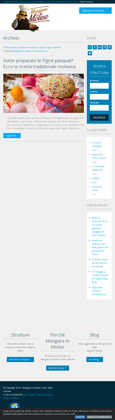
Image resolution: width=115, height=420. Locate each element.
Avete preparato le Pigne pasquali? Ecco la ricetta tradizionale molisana (39, 63)
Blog (75, 1)
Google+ (102, 388)
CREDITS (15, 398)
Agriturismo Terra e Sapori (99, 156)
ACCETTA (80, 417)
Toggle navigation (6, 11)
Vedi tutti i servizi (56, 368)
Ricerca (99, 117)
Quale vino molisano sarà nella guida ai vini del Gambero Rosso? (100, 247)
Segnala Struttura (93, 10)
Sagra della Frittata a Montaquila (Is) (99, 291)
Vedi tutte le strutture (19, 359)
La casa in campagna (97, 144)
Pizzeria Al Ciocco (97, 188)
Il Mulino (96, 178)
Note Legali (28, 394)
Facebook (96, 388)
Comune (94, 91)
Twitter (110, 388)
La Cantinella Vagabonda (98, 168)
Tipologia (94, 102)
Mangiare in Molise (22, 51)
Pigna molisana (53, 47)
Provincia (94, 80)
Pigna (42, 47)
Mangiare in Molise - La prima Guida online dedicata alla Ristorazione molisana (36, 1)
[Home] (31, 17)
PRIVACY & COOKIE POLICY (99, 417)
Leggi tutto (11, 135)
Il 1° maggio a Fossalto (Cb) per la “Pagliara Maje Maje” (100, 277)
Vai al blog (94, 359)
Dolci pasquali (10, 47)
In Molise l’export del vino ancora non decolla (100, 263)
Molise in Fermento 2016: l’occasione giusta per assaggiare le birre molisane (99, 226)
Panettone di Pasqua (28, 47)
